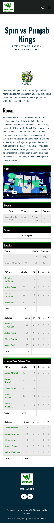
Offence (8, 272)
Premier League (30, 46)
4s (43, 272)
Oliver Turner (10, 388)
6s (49, 272)
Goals (24, 272)
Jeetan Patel (9, 302)
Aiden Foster (10, 287)
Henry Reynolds (11, 434)
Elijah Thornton (11, 339)
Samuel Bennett (11, 446)
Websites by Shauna (37, 518)
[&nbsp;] (30, 272)
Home (15, 46)
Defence (8, 318)
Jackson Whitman (12, 452)
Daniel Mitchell (11, 373)
